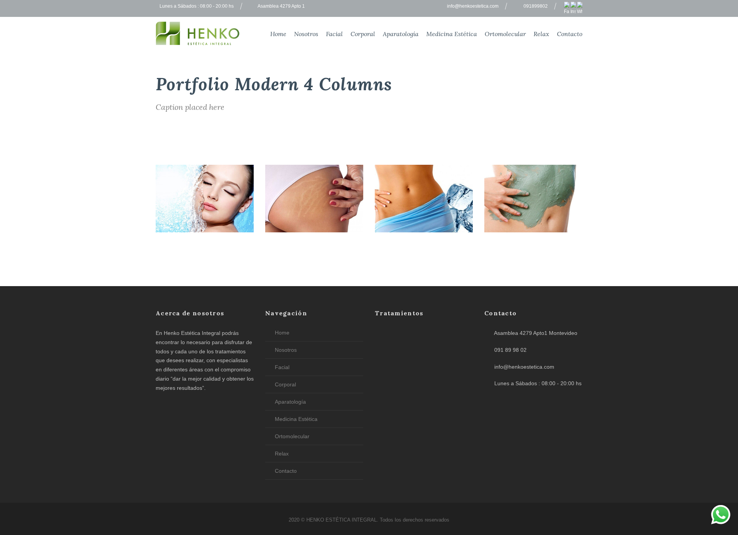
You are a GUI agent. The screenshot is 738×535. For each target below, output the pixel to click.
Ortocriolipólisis (423, 221)
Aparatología (401, 34)
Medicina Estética (451, 34)
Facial (334, 34)
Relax (541, 34)
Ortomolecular (505, 34)
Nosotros (306, 34)
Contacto (569, 34)
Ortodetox (533, 221)
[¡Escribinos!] (720, 516)
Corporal (363, 34)
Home (278, 34)
